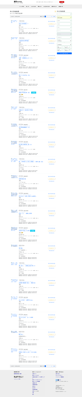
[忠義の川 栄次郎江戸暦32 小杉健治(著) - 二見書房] (14, 107)
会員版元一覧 (61, 6)
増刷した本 (39, 6)
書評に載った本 (54, 6)
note (60, 379)
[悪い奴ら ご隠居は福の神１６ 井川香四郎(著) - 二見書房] (14, 263)
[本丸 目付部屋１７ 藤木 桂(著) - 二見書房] (14, 21)
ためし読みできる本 (46, 6)
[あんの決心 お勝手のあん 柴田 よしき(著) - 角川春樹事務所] (14, 298)
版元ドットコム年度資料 (36, 381)
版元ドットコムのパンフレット (37, 379)
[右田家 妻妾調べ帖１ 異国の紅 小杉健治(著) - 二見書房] (14, 280)
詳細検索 (61, 3)
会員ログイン (34, 373)
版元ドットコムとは (35, 375)
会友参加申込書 (34, 389)
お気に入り (52, 23)
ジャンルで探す (21, 6)
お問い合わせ (58, 373)
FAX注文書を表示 (51, 26)
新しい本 (27, 6)
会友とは (33, 386)
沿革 (33, 392)
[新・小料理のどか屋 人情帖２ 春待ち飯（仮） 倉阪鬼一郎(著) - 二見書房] (14, 160)
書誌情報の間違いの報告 (17, 373)
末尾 (53, 16)
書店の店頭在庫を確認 (51, 21)
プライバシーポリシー (59, 375)
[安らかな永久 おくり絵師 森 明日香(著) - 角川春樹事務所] (14, 316)
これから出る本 (33, 6)
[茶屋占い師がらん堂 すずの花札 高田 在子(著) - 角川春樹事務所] (14, 350)
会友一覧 (33, 387)
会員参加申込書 (34, 384)
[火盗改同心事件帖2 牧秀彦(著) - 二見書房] (14, 38)
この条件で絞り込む (64, 53)
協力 (33, 394)
